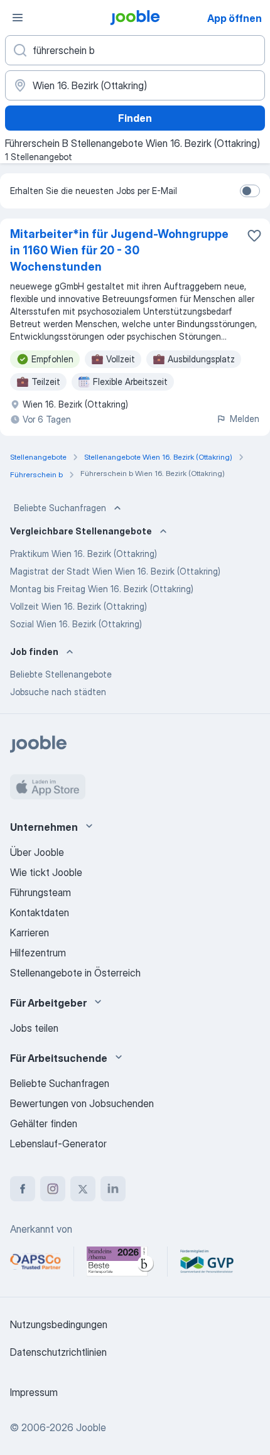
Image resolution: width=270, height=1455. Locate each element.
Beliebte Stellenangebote (61, 674)
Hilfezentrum (38, 952)
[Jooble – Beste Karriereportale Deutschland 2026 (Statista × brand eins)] (120, 1262)
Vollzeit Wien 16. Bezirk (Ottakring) (78, 606)
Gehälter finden (43, 1123)
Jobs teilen (34, 1028)
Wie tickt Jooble (46, 872)
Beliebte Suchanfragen (60, 507)
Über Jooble (37, 852)
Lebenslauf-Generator (58, 1143)
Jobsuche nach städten (58, 691)
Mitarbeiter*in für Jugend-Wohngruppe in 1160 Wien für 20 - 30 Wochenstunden (119, 250)
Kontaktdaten (39, 912)
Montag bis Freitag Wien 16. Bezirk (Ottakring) (101, 588)
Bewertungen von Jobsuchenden (82, 1103)
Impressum (34, 1392)
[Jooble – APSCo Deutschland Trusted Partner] (35, 1262)
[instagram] (52, 1188)
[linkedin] (113, 1188)
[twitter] (82, 1188)
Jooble (91, 1427)
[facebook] (22, 1188)
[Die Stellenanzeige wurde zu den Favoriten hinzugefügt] (254, 235)
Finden (135, 118)
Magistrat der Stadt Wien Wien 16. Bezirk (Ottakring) (115, 571)
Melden (244, 418)
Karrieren (29, 932)
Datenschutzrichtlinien (58, 1352)
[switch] (250, 191)
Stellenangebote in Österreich (75, 972)
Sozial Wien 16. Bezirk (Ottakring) (76, 624)
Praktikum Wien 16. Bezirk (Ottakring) (83, 553)
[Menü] (17, 17)
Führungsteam (40, 892)
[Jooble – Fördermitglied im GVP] (207, 1262)
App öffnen (234, 18)
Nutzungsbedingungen (58, 1324)
